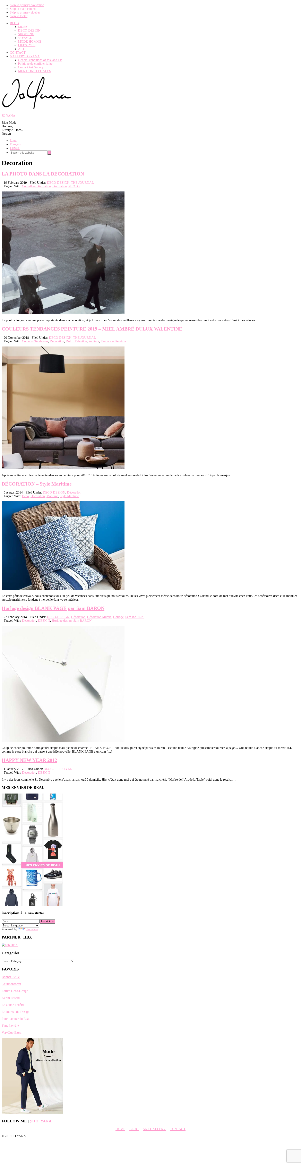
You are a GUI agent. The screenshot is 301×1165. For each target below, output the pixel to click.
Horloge (118, 617)
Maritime (52, 496)
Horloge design (62, 620)
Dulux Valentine (76, 341)
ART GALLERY (154, 1129)
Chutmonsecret (11, 984)
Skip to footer (18, 16)
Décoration (74, 492)
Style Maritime (69, 496)
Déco (25, 496)
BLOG (48, 769)
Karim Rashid (11, 998)
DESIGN (44, 620)
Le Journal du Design (15, 1011)
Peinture (93, 341)
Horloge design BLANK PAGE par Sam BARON (53, 608)
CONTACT (178, 1129)
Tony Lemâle (10, 1025)
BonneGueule (11, 977)
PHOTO (74, 186)
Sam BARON (134, 617)
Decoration (59, 186)
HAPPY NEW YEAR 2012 (29, 760)
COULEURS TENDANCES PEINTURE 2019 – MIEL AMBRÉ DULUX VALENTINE (92, 329)
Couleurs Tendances (35, 341)
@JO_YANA (41, 1121)
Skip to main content (23, 8)
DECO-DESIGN (58, 182)
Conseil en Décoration (36, 186)
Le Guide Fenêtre (13, 1004)
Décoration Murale (99, 617)
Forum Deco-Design (15, 991)
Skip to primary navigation (27, 5)
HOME (120, 1129)
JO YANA (8, 115)
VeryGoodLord (12, 1032)
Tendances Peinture (113, 341)
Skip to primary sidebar (25, 12)
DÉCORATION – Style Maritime (37, 484)
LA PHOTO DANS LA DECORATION (43, 174)
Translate (32, 929)
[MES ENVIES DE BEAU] (32, 905)
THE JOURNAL (82, 182)
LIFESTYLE (63, 769)
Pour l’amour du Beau (16, 1018)
